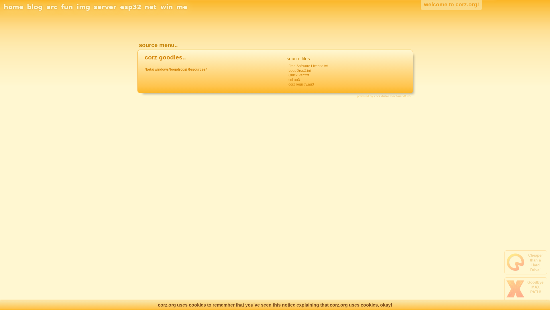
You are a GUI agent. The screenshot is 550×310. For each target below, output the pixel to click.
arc (52, 7)
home (13, 7)
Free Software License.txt (308, 66)
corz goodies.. (165, 57)
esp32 (130, 7)
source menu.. (158, 45)
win (166, 7)
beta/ (150, 69)
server (105, 7)
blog (35, 7)
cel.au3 (294, 80)
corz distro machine (388, 96)
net (151, 7)
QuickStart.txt (298, 75)
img (83, 7)
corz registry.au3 (301, 84)
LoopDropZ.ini (299, 71)
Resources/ (197, 69)
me (181, 7)
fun (67, 7)
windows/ (162, 69)
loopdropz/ (178, 69)
